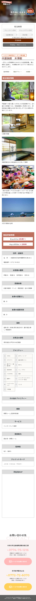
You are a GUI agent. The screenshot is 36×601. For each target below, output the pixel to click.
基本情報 (6, 72)
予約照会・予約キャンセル (18, 45)
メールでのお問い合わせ (19, 561)
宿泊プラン (16, 72)
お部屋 (28, 72)
